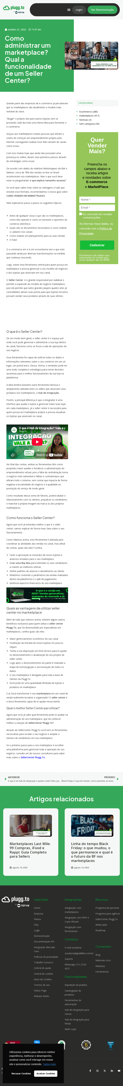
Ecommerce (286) (88, 111)
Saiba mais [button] (49, 1064)
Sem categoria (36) (89, 123)
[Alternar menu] (68, 9)
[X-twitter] (104, 1070)
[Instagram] (97, 1070)
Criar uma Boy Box (20, 562)
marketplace (43, 693)
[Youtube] (119, 1070)
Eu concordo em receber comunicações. (97, 216)
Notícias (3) (85, 119)
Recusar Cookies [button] (21, 1073)
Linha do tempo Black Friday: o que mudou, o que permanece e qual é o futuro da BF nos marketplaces (92, 852)
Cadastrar (97, 245)
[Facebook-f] (90, 1070)
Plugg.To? (48, 722)
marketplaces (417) (89, 115)
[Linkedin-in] (111, 1070)
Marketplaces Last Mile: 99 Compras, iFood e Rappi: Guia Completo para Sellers (30, 850)
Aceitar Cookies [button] (46, 1073)
